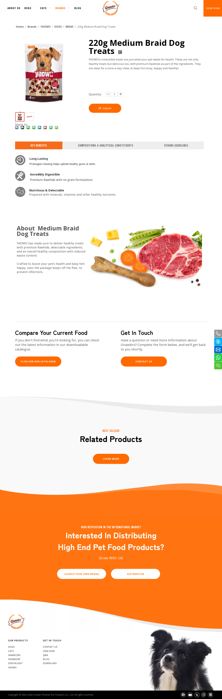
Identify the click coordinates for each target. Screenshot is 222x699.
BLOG (46, 659)
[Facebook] (183, 694)
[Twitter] (197, 694)
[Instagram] (203, 694)
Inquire (107, 108)
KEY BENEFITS (39, 145)
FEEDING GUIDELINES (176, 145)
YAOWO (12, 667)
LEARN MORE (111, 458)
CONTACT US (144, 361)
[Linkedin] (210, 694)
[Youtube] (190, 694)
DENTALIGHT (15, 663)
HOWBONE (14, 659)
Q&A (45, 655)
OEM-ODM (49, 651)
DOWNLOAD (50, 663)
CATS (11, 651)
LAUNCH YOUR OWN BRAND (81, 574)
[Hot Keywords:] (195, 8)
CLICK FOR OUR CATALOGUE (38, 361)
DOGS (11, 646)
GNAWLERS (14, 655)
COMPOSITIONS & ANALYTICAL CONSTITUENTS (105, 145)
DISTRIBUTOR (135, 574)
